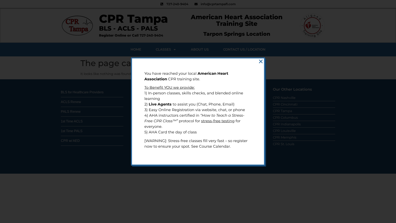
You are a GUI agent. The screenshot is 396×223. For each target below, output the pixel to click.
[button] (260, 61)
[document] (198, 111)
